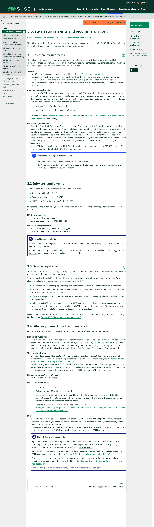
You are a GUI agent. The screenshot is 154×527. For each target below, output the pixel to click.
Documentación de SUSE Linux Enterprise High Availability (35, 16)
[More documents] (1, 21)
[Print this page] (136, 70)
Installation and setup (84, 16)
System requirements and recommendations (110, 16)
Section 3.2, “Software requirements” (91, 74)
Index (10, 16)
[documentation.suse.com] (4, 16)
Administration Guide (66, 16)
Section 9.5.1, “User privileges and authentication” (88, 454)
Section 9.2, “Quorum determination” (96, 342)
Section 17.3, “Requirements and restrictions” (61, 317)
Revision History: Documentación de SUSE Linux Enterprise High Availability (60, 37)
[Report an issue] (123, 32)
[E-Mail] (132, 70)
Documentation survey (139, 25)
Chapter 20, (64, 115)
